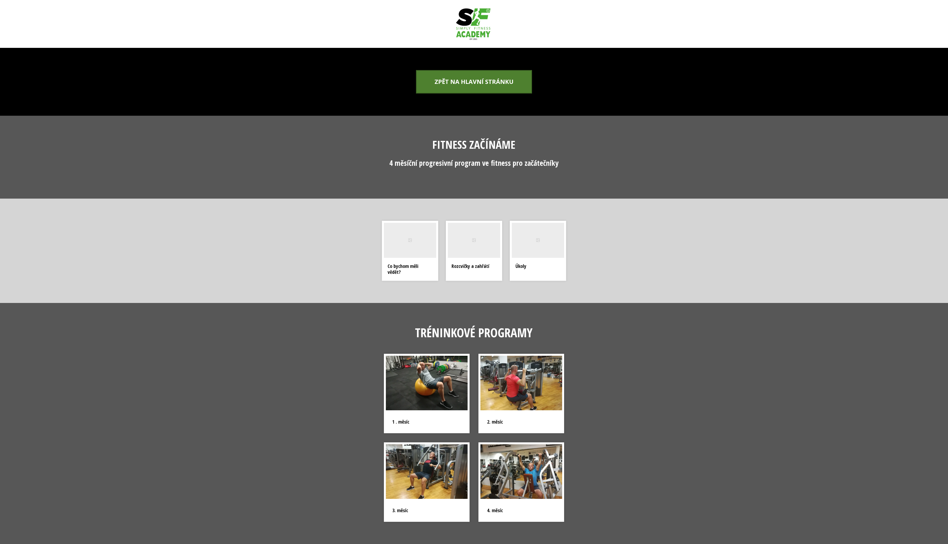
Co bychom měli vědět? (403, 269)
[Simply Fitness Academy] (474, 24)
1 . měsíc (400, 421)
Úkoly (520, 266)
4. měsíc (495, 510)
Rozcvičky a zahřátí (470, 266)
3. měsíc (400, 510)
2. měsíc (495, 421)
